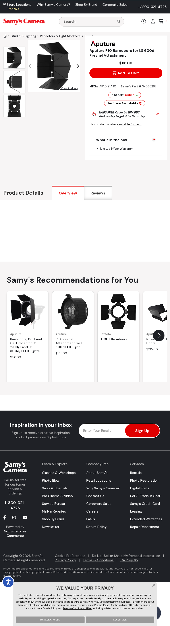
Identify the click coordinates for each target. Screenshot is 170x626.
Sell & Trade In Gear (145, 496)
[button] (77, 66)
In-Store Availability (123, 103)
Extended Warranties (146, 519)
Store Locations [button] (18, 4)
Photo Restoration (144, 480)
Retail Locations (98, 480)
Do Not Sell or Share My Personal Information (126, 556)
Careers (92, 511)
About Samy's (97, 473)
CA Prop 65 (129, 560)
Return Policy (96, 527)
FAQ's (90, 519)
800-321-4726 (154, 6)
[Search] (119, 21)
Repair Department (144, 527)
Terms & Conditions (98, 560)
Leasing (136, 511)
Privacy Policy (65, 560)
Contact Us (95, 496)
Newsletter (50, 527)
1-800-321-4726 (15, 505)
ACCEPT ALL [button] (120, 620)
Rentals (136, 473)
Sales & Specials (55, 488)
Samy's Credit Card (145, 504)
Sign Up (142, 430)
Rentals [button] (13, 9)
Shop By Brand (53, 519)
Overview (68, 193)
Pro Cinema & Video (57, 496)
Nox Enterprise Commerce (15, 533)
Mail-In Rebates (54, 511)
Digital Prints (139, 488)
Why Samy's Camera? (103, 488)
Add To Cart (128, 73)
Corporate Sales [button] (115, 4)
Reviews (98, 193)
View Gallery (69, 88)
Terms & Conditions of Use (77, 608)
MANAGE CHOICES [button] (50, 620)
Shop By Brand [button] (86, 4)
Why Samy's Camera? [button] (53, 4)
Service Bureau (53, 504)
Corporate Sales (98, 504)
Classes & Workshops (59, 473)
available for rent (129, 124)
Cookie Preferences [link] (70, 556)
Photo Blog (50, 480)
